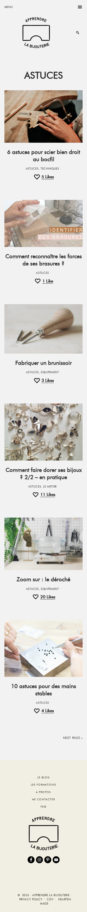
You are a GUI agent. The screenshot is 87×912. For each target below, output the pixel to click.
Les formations (43, 784)
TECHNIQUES (50, 168)
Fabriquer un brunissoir (43, 362)
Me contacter (43, 799)
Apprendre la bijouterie (36, 32)
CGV (50, 899)
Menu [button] (8, 7)
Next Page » (73, 738)
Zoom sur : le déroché (43, 579)
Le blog (43, 777)
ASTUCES (32, 168)
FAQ (44, 806)
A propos (43, 792)
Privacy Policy (30, 899)
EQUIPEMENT (50, 372)
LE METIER (50, 486)
